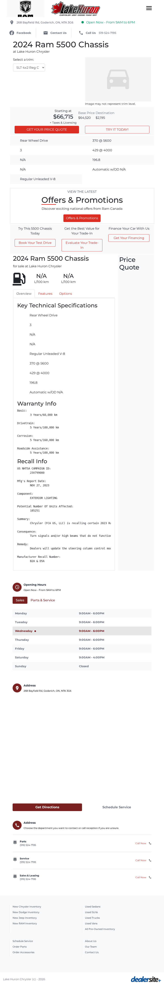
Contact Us (92, 952)
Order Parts (20, 946)
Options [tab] (65, 294)
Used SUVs (91, 912)
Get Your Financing (129, 238)
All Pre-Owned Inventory (100, 928)
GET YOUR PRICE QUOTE (47, 129)
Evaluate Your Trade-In (82, 245)
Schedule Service (116, 807)
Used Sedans (92, 906)
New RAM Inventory (25, 923)
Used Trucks (92, 917)
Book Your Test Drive (35, 243)
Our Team (91, 946)
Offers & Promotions (82, 218)
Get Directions (47, 807)
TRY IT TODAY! (117, 129)
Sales (20, 600)
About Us (90, 941)
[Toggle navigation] (149, 8)
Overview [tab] (23, 294)
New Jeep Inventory (25, 917)
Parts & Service (43, 600)
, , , (45, 22)
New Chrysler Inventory (27, 906)
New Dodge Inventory (26, 912)
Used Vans (91, 923)
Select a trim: (23, 60)
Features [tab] (45, 294)
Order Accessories (23, 952)
